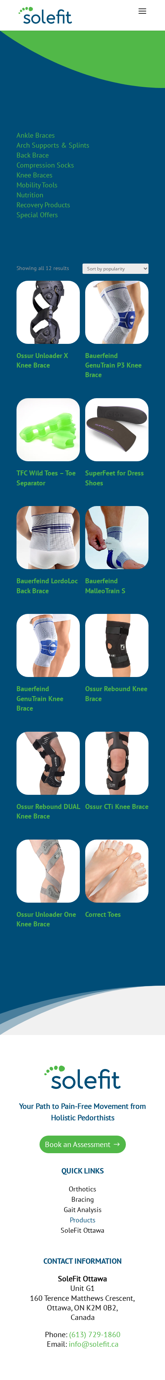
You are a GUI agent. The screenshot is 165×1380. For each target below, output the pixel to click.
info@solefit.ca (94, 1344)
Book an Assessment (78, 1144)
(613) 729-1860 (94, 1334)
